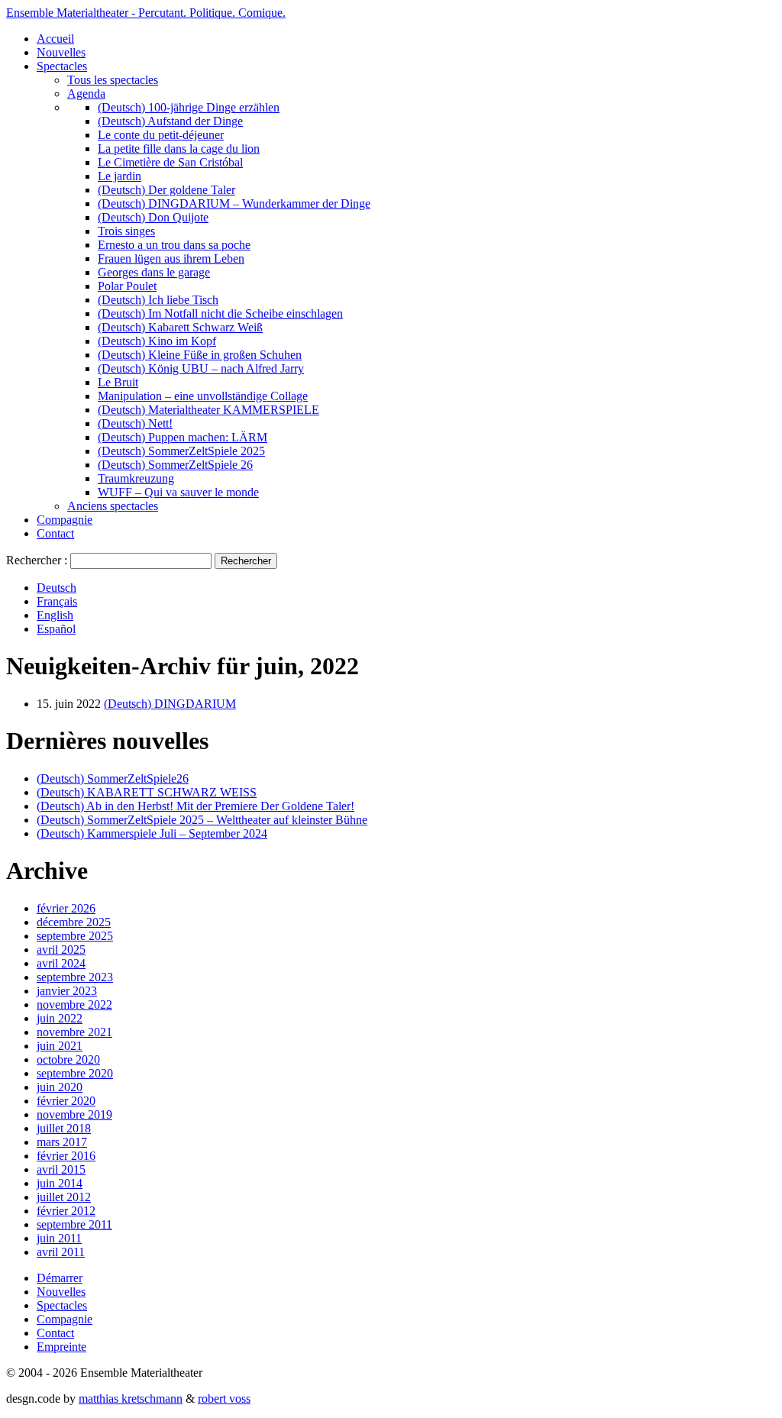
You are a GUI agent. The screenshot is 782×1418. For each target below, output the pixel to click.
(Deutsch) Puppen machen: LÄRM (182, 437)
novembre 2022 (74, 1004)
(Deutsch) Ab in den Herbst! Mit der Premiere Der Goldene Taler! (195, 805)
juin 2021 (59, 1045)
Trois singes (126, 230)
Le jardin (119, 176)
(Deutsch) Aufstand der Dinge (170, 121)
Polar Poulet (127, 285)
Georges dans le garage (154, 272)
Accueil (55, 38)
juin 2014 (59, 1183)
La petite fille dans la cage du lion (179, 148)
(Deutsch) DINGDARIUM (170, 703)
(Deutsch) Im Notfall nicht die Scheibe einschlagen (220, 313)
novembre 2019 (74, 1114)
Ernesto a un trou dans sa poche (174, 244)
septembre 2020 (75, 1073)
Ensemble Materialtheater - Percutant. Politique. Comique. (146, 12)
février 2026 (66, 908)
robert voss (224, 1398)
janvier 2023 (67, 990)
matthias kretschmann (131, 1398)
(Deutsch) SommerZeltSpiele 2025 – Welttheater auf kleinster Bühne (202, 819)
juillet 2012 (64, 1196)
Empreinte (61, 1346)
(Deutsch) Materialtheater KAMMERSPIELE (208, 409)
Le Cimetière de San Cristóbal (170, 162)
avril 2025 (61, 949)
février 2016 (66, 1155)
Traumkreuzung (136, 478)
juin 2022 (59, 1018)
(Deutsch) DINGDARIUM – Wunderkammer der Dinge (234, 203)
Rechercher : (36, 560)
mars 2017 (62, 1141)
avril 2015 (61, 1169)
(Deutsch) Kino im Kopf (157, 340)
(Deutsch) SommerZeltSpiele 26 (175, 464)
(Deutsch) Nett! (135, 423)
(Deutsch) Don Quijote (153, 217)
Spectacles (62, 66)
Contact (55, 533)
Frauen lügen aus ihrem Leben (171, 258)
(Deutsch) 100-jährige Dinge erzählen (189, 107)
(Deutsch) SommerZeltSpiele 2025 (181, 450)
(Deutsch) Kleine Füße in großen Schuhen (200, 354)
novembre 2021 (74, 1032)
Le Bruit (118, 382)
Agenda (86, 93)
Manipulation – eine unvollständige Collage (203, 395)
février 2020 (66, 1100)
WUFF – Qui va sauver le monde (178, 492)
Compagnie (64, 519)
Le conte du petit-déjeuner (161, 134)
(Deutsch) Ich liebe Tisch (158, 299)
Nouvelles (61, 52)
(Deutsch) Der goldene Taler (166, 189)
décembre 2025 (74, 922)
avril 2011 (61, 1251)
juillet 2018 (64, 1128)
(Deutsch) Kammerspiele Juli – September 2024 (152, 833)
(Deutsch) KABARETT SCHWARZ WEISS (147, 792)
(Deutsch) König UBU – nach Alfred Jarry (201, 368)
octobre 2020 (68, 1059)
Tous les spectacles (112, 79)
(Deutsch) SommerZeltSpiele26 (113, 778)
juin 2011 (59, 1238)
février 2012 (66, 1210)
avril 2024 (61, 963)
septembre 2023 (75, 977)
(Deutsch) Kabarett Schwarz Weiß (180, 327)
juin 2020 (59, 1086)
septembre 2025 (75, 935)
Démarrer (59, 1277)
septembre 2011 (74, 1224)
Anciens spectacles (112, 505)
